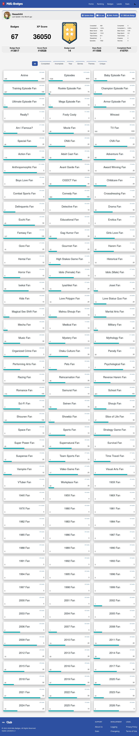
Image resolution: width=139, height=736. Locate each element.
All (35, 63)
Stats (127, 4)
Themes (91, 63)
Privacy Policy (131, 727)
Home (91, 4)
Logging (114, 727)
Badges (110, 4)
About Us (99, 727)
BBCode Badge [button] (129, 15)
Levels (119, 4)
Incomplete (59, 63)
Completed (45, 63)
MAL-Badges (16, 728)
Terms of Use (131, 731)
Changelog (115, 731)
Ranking (100, 4)
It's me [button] (101, 15)
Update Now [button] (88, 15)
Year (70, 63)
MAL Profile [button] (113, 15)
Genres (80, 63)
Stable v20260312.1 (9, 731)
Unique (102, 63)
